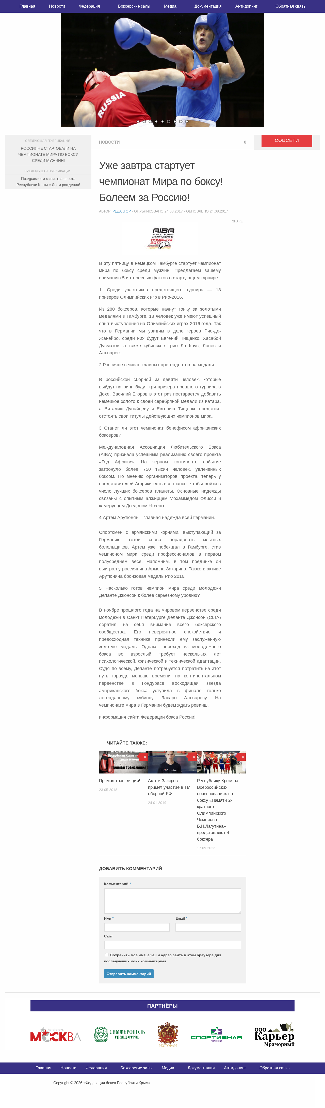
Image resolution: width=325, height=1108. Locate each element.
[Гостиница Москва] (55, 1034)
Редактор (121, 211)
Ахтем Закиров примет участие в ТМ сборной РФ (169, 787)
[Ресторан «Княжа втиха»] (168, 1034)
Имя (108, 918)
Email (181, 918)
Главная (27, 6)
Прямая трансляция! (119, 780)
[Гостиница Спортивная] (216, 1034)
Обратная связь (290, 6)
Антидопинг (246, 6)
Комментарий (117, 884)
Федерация (89, 6)
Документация (208, 6)
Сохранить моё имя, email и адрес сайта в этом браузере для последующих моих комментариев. (162, 958)
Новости (57, 6)
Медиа (170, 6)
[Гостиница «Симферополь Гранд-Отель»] (119, 1034)
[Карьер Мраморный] (275, 1034)
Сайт (108, 936)
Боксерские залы (134, 6)
